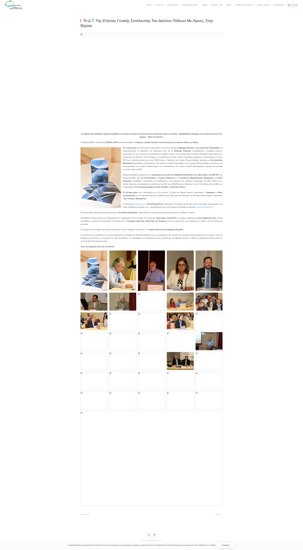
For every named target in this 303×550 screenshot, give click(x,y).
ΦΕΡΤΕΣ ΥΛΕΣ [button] (217, 5)
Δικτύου (141, 204)
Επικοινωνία (278, 5)
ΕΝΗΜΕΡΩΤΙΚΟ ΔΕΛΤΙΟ (244, 5)
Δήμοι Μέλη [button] (172, 5)
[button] (293, 5)
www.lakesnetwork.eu (204, 207)
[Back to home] (14, 5)
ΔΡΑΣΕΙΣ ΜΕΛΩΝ (263, 5)
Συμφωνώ (225, 545)
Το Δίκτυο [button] (159, 5)
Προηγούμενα (86, 514)
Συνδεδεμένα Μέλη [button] (189, 5)
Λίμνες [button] (205, 5)
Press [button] (229, 5)
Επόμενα (218, 514)
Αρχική (149, 5)
